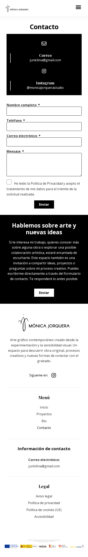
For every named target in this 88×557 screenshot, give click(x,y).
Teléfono (15, 120)
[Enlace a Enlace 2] (44, 323)
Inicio (44, 407)
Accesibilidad (44, 516)
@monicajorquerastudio (45, 87)
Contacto (44, 427)
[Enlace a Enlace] (17, 8)
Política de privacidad (44, 503)
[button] (78, 7)
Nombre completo (22, 105)
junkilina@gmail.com (45, 60)
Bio (44, 421)
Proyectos (44, 414)
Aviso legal (44, 496)
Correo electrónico (22, 135)
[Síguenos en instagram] (55, 375)
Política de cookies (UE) (44, 510)
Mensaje (14, 151)
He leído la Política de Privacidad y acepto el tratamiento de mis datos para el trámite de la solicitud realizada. (43, 188)
